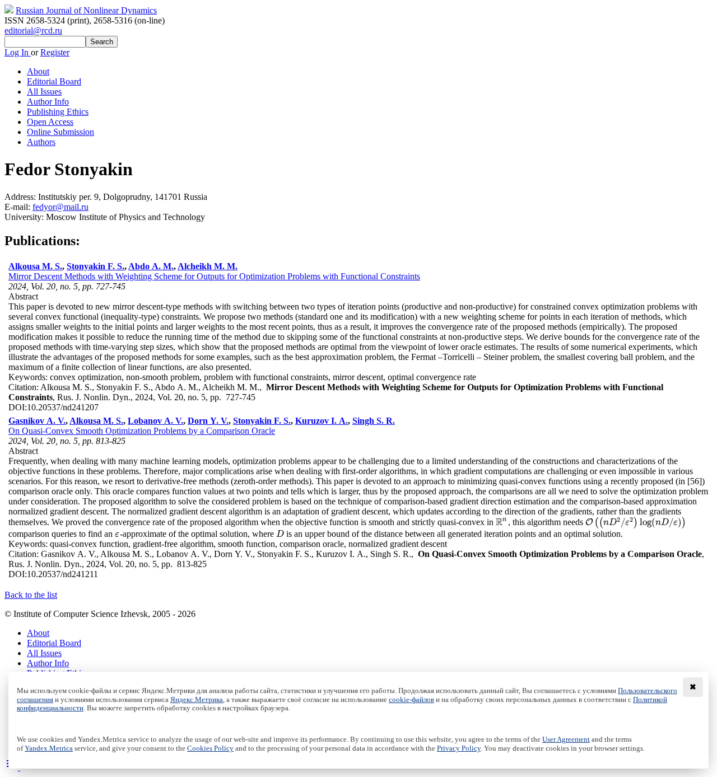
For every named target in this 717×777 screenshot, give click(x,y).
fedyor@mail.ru (60, 207)
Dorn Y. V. (208, 420)
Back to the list (30, 595)
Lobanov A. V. (155, 420)
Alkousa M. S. (35, 266)
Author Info (48, 101)
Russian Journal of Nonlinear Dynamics (86, 10)
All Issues (44, 91)
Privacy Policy (459, 748)
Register (54, 52)
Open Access (50, 122)
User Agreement (566, 739)
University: (25, 217)
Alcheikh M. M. (208, 266)
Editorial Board (54, 81)
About (38, 71)
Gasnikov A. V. (37, 420)
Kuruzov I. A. (321, 420)
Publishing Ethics (58, 111)
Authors (41, 142)
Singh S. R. (373, 420)
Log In (17, 52)
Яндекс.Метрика (196, 700)
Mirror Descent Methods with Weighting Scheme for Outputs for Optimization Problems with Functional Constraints (214, 276)
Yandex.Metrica (49, 748)
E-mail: (18, 207)
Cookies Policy (210, 748)
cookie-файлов (411, 700)
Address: (21, 197)
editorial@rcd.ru (33, 30)
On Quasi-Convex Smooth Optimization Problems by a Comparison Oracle (141, 431)
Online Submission (60, 132)
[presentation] (502, 522)
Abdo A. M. (151, 266)
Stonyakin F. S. (95, 266)
